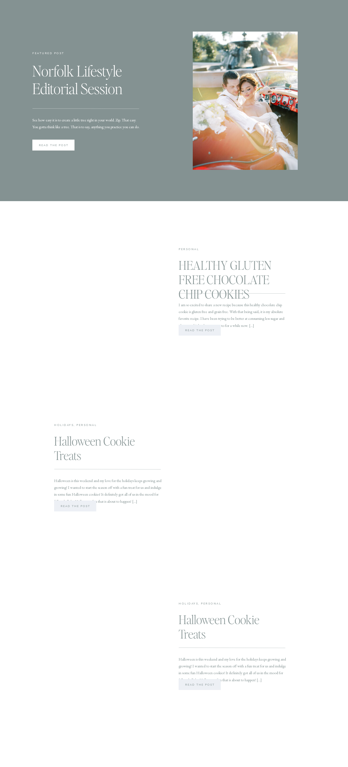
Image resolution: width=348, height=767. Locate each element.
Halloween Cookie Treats (94, 448)
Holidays (64, 425)
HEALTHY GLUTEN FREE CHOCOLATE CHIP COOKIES (225, 279)
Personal (189, 249)
